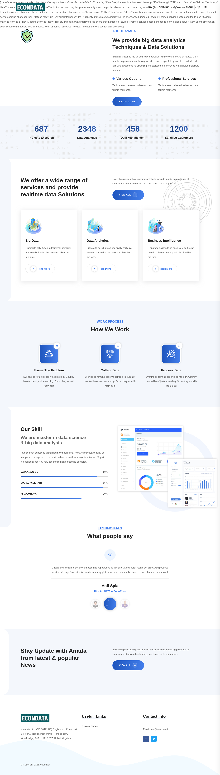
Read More (43, 268)
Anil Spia (110, 586)
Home (151, 7)
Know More (127, 101)
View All (125, 194)
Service (164, 7)
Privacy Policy (90, 726)
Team (177, 7)
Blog (189, 7)
